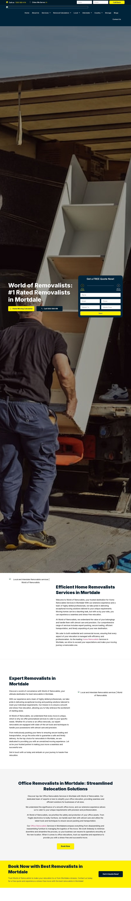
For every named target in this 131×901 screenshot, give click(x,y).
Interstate (86, 13)
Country (97, 13)
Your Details (82, 289)
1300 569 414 (20, 2)
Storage (108, 13)
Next (100, 313)
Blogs (116, 13)
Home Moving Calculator (22, 309)
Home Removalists (91, 639)
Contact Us (117, 19)
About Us (35, 13)
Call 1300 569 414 (51, 309)
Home (27, 13)
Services (45, 13)
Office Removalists (38, 826)
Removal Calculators (61, 13)
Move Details (118, 289)
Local (76, 13)
